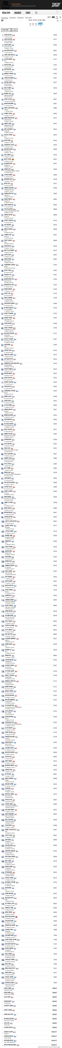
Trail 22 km (20, 18)
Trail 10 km (28, 18)
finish (43, 20)
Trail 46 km (4, 18)
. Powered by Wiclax (49, 1047)
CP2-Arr (39, 20)
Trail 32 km (12, 18)
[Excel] (49, 17)
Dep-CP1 (30, 20)
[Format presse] (57, 20)
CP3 (36, 24)
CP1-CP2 (35, 20)
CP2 (33, 24)
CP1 (30, 24)
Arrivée (40, 23)
